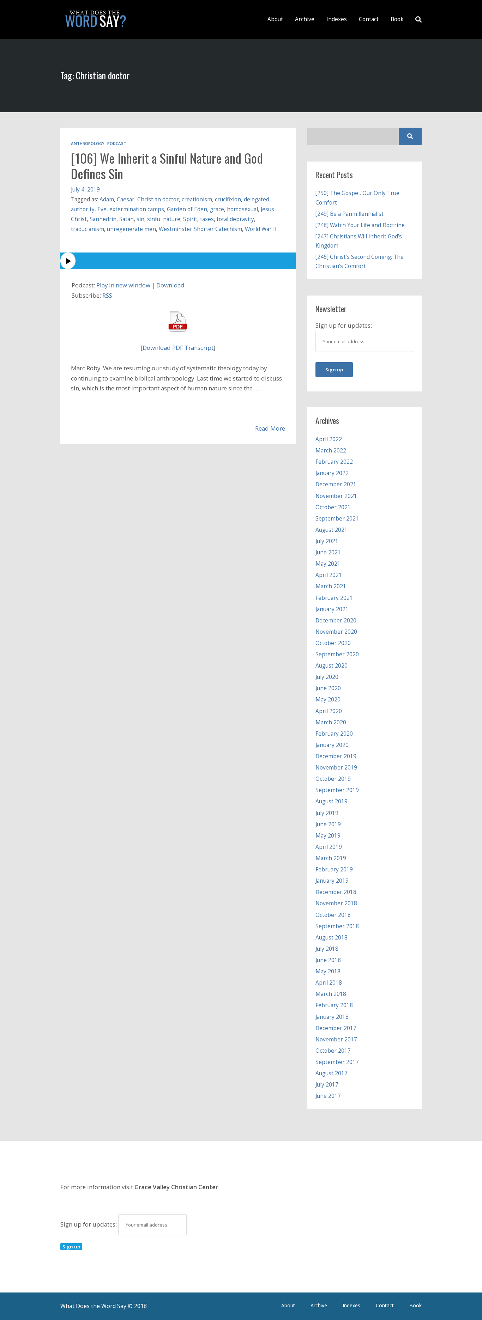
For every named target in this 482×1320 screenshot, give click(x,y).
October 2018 (333, 915)
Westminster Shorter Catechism (200, 229)
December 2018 (335, 892)
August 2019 (331, 801)
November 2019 (336, 767)
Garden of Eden (187, 209)
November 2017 (336, 1039)
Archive (304, 19)
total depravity (235, 219)
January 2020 (332, 745)
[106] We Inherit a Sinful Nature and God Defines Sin (167, 165)
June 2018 (328, 960)
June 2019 (328, 824)
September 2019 (337, 790)
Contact (369, 19)
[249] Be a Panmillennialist (349, 214)
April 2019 (328, 847)
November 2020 (336, 631)
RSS (107, 295)
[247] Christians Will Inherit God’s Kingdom (358, 241)
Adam (107, 199)
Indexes (336, 19)
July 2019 (326, 813)
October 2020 (333, 643)
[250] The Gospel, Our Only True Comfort (357, 197)
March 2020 (330, 722)
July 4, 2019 (85, 189)
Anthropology (87, 143)
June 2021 (328, 552)
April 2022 (328, 439)
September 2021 (337, 518)
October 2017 (333, 1050)
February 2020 (334, 733)
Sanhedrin (103, 219)
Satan (126, 219)
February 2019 (334, 869)
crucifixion (228, 199)
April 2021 (328, 575)
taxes (207, 219)
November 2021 (336, 496)
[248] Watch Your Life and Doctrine (360, 225)
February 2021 (334, 598)
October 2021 (333, 507)
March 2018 (330, 994)
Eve (102, 209)
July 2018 (326, 949)
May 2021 (328, 563)
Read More (270, 428)
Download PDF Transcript (178, 347)
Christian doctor (158, 199)
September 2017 (337, 1062)
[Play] (178, 261)
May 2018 (328, 971)
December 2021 (335, 484)
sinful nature (163, 219)
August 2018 (331, 937)
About (275, 19)
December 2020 (335, 620)
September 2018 (337, 926)
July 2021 (326, 541)
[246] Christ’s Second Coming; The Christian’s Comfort (359, 261)
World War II (261, 229)
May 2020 (328, 699)
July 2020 (326, 677)
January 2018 (332, 1017)
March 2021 (330, 586)
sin (140, 219)
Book (397, 19)
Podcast (116, 143)
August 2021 (331, 530)
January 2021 (332, 609)
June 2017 (328, 1096)
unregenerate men (131, 229)
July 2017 (326, 1084)
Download (170, 285)
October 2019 (333, 779)
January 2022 (332, 473)
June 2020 (328, 688)
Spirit (190, 219)
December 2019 (335, 756)
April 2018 (328, 982)
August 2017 (331, 1073)
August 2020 (331, 665)
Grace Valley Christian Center (176, 1187)
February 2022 (334, 462)
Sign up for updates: (89, 1224)
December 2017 (335, 1028)
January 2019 (332, 880)
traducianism (87, 229)
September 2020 (337, 654)
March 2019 (330, 858)
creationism (197, 199)
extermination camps (136, 209)
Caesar (125, 199)
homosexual (242, 209)
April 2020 (328, 711)
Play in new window (123, 285)
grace (217, 209)
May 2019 (328, 835)
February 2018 (334, 1005)
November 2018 (336, 903)
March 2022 (330, 450)
